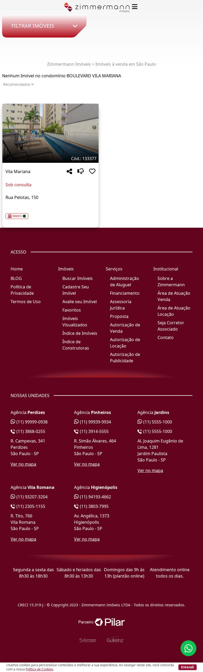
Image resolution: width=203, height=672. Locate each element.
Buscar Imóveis (77, 278)
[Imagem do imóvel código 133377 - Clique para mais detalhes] (50, 133)
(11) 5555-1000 (157, 422)
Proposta (119, 316)
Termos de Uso (26, 301)
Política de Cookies (39, 669)
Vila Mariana (18, 171)
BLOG (16, 278)
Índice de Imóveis (79, 333)
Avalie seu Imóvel (79, 301)
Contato (166, 337)
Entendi (187, 667)
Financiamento (125, 293)
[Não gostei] (80, 171)
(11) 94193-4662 (95, 497)
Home (17, 269)
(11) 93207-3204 (31, 497)
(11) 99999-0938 (31, 422)
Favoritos (71, 310)
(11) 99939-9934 (95, 422)
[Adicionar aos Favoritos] (92, 171)
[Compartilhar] (69, 171)
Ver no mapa (23, 464)
